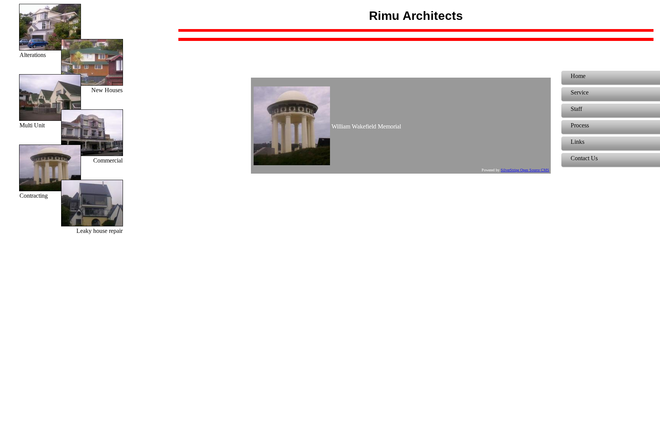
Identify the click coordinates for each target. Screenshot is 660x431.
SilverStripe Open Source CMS (525, 170)
